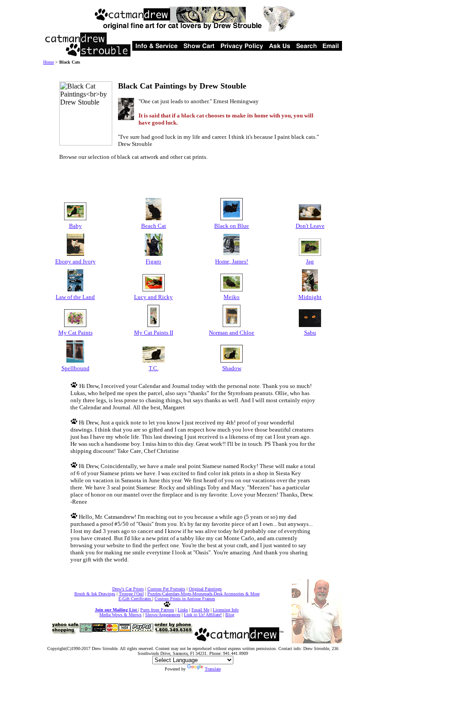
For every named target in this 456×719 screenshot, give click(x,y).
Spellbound (75, 368)
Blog (229, 614)
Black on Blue (231, 225)
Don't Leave (310, 225)
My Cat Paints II (153, 332)
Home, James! (231, 261)
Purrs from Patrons (157, 609)
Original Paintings (205, 588)
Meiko (232, 297)
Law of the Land (75, 297)
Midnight (310, 297)
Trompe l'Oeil (131, 593)
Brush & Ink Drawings (94, 593)
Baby (75, 225)
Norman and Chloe (231, 332)
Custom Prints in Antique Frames (185, 598)
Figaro (153, 261)
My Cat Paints (75, 332)
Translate (213, 668)
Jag (310, 261)
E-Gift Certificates (135, 598)
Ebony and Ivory (75, 261)
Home (48, 62)
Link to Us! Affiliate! (203, 614)
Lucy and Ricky (153, 297)
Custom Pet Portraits (166, 588)
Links (183, 609)
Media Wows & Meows (120, 614)
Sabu (310, 332)
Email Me (200, 609)
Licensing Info (226, 609)
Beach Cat (153, 225)
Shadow (231, 368)
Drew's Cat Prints (128, 588)
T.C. (154, 368)
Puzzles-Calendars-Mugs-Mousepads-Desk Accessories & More (203, 593)
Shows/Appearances (162, 614)
